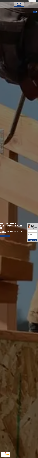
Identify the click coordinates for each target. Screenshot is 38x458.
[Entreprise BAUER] (19, 5)
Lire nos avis (5, 456)
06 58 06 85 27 (14, 1)
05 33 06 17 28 (5, 1)
